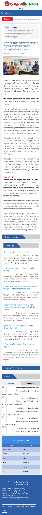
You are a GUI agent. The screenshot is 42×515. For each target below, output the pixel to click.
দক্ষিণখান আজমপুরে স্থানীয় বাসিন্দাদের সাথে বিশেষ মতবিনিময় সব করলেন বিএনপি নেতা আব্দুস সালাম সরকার (20, 421)
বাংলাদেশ (16, 237)
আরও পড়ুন (10, 245)
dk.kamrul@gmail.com (22, 482)
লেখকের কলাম (7, 506)
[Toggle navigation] (39, 13)
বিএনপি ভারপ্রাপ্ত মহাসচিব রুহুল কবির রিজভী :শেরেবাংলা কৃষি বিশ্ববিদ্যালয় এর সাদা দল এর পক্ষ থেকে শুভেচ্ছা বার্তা (20, 401)
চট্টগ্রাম (14, 28)
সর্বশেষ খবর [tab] (11, 383)
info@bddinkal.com (22, 484)
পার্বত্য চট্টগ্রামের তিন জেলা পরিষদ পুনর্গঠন (16, 252)
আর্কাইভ (7, 376)
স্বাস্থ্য (4, 511)
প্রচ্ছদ (7, 28)
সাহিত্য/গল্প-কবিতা (30, 506)
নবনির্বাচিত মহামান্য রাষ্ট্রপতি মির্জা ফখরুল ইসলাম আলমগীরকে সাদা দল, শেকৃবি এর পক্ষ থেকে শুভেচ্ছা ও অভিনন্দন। (20, 391)
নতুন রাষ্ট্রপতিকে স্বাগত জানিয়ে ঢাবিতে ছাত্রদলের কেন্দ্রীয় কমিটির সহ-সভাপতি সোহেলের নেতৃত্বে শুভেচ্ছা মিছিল (20, 411)
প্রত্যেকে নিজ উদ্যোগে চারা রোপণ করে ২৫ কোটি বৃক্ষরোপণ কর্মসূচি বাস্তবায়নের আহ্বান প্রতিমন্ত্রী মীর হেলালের (19, 307)
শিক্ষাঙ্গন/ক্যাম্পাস (18, 506)
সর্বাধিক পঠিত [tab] (30, 383)
